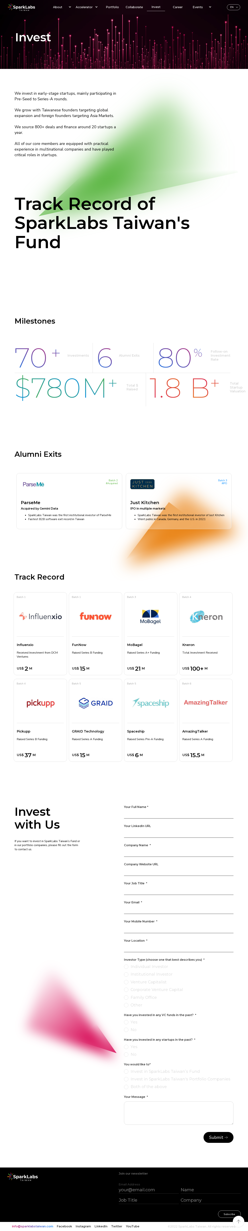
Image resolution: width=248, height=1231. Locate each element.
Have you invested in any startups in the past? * (159, 1039)
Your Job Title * (135, 883)
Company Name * (137, 845)
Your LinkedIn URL (137, 826)
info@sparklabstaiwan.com (32, 1226)
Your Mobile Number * (140, 921)
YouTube (132, 1226)
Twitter (116, 1226)
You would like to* (137, 1064)
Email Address (129, 1184)
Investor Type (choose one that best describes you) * (164, 959)
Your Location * (135, 940)
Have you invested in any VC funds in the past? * (160, 1015)
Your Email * (133, 902)
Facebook (64, 1226)
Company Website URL (141, 864)
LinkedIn (101, 1226)
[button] (233, 7)
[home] (27, 7)
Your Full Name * (136, 807)
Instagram (83, 1226)
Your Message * (136, 1097)
